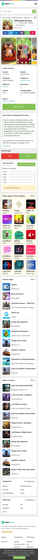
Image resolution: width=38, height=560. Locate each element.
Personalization (8, 493)
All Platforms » (30, 500)
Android (27, 18)
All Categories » (29, 481)
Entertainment (17, 18)
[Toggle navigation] (36, 4)
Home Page (7, 18)
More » (33, 195)
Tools (22, 490)
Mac (21, 508)
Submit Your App (7, 532)
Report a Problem (9, 101)
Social (22, 493)
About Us (4, 542)
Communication (25, 486)
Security (5, 490)
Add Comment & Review (26, 164)
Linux (4, 512)
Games (5, 486)
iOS (21, 505)
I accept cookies (19, 558)
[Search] (34, 11)
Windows (6, 508)
